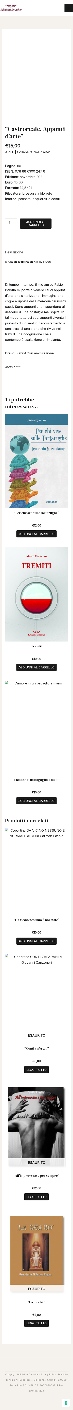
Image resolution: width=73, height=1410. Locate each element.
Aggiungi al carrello (35, 223)
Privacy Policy (48, 1374)
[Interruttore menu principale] (68, 8)
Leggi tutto (36, 1070)
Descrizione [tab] (14, 252)
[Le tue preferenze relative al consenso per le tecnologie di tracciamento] (66, 1403)
